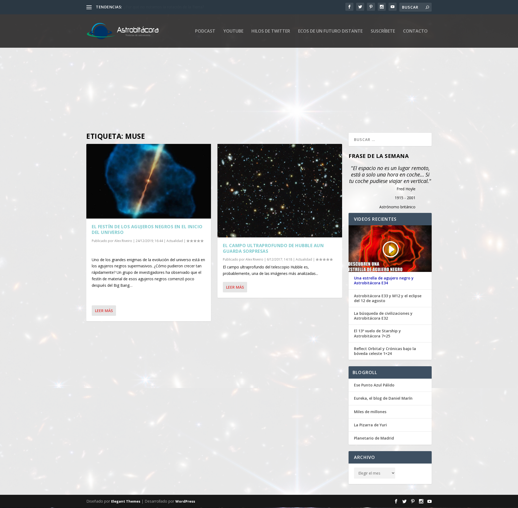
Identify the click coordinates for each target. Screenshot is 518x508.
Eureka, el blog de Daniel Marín (383, 398)
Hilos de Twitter (270, 31)
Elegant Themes (125, 501)
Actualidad (174, 241)
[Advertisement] (248, 84)
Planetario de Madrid (374, 438)
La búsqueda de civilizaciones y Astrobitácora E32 (383, 316)
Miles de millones (370, 411)
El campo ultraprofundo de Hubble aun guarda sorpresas (273, 248)
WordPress (185, 501)
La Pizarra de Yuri (370, 424)
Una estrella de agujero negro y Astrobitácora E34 (384, 280)
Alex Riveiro (123, 241)
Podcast (205, 31)
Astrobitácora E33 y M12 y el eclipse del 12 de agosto (387, 298)
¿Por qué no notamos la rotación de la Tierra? (164, 6)
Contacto (415, 31)
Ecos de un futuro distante (330, 31)
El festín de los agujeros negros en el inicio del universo (147, 229)
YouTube (233, 31)
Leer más (104, 310)
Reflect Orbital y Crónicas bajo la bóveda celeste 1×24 (385, 351)
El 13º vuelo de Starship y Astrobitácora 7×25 (377, 333)
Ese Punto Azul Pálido (374, 385)
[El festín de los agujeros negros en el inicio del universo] (148, 181)
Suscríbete (383, 31)
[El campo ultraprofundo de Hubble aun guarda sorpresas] (279, 190)
